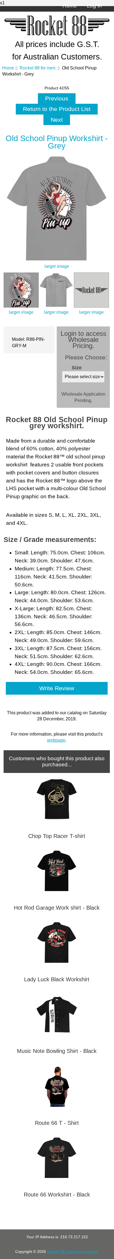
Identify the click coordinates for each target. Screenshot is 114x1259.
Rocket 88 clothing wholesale (72, 1251)
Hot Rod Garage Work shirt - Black (57, 908)
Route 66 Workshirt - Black (57, 1194)
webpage (56, 740)
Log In (94, 6)
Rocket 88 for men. (38, 68)
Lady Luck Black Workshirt (56, 979)
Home (70, 6)
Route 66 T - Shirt (57, 1123)
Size (77, 367)
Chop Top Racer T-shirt (56, 836)
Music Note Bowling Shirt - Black (57, 1051)
